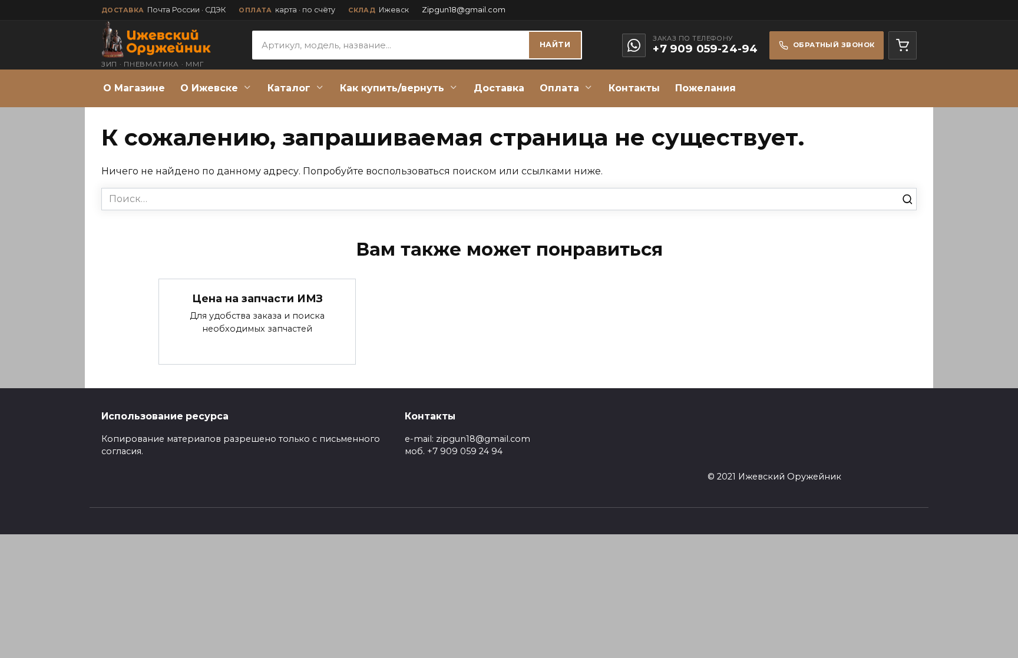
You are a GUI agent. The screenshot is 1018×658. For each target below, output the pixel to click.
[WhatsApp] (634, 45)
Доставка (499, 88)
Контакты (634, 88)
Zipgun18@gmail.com (463, 9)
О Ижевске (209, 88)
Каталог (288, 88)
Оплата (559, 88)
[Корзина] (902, 45)
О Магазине (134, 88)
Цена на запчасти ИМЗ (257, 298)
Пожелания (705, 88)
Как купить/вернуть (392, 88)
